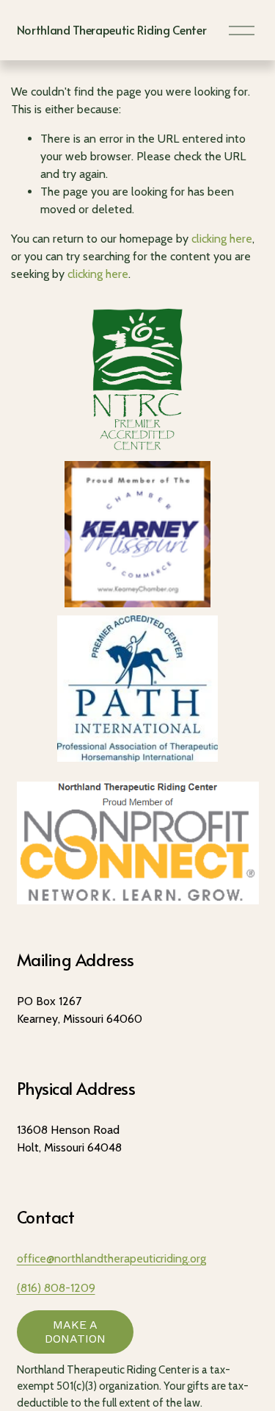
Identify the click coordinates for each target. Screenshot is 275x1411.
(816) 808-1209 (56, 1288)
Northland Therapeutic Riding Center (112, 29)
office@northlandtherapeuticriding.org (111, 1258)
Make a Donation (75, 1332)
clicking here (221, 239)
